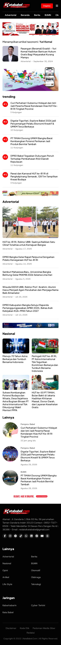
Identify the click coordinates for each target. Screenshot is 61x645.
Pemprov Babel (28, 424)
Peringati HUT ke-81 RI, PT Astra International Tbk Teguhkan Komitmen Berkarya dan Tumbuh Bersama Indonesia (45, 363)
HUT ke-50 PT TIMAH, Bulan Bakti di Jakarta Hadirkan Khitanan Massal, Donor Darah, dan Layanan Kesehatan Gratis (45, 400)
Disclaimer (11, 628)
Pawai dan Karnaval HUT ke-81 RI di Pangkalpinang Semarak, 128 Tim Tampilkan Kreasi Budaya (34, 176)
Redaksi (31, 632)
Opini (5, 570)
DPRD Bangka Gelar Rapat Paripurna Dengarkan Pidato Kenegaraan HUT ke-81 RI (28, 258)
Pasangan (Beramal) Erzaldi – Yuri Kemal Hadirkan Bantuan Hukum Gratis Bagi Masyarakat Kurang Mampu (38, 53)
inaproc (47, 5)
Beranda (25, 15)
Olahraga (36, 577)
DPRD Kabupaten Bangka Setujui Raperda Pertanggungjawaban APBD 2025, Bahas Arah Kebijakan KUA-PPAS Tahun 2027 (28, 308)
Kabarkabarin (9, 605)
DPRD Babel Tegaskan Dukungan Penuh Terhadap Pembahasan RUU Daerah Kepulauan (32, 158)
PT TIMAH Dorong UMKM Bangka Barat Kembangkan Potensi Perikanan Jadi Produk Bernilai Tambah (31, 141)
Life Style (7, 584)
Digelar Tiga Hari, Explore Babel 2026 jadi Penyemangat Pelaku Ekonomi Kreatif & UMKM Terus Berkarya (33, 123)
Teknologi (36, 584)
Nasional (7, 563)
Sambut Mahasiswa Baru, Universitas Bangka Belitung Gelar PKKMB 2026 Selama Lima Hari (27, 273)
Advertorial (10, 15)
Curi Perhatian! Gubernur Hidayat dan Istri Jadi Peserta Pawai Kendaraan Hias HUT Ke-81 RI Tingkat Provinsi (34, 105)
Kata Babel (8, 612)
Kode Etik (24, 628)
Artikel (6, 577)
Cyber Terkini (38, 605)
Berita (37, 15)
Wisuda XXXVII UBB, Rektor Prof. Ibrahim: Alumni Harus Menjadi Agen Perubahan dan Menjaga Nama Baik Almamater (30, 290)
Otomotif (35, 570)
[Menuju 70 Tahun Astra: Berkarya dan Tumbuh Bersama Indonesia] (16, 352)
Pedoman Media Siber (44, 628)
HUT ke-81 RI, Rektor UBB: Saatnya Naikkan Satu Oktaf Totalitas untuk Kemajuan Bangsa (29, 243)
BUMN (48, 15)
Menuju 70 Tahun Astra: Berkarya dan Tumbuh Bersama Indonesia (15, 359)
